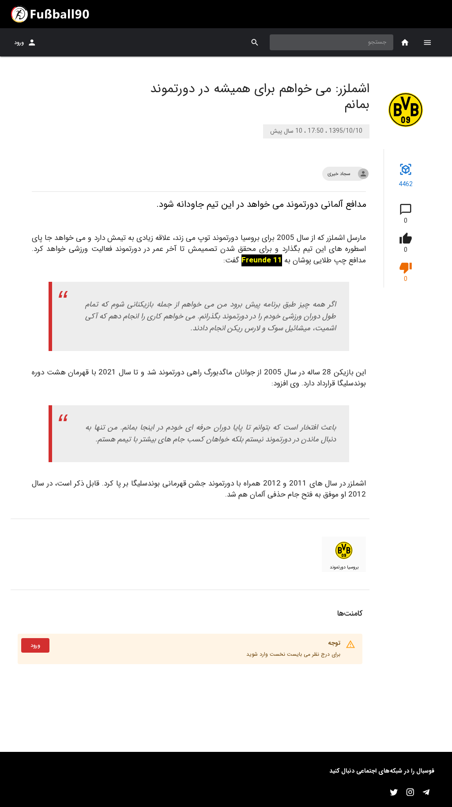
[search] (255, 42)
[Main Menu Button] (427, 42)
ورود (19, 42)
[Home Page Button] (405, 42)
